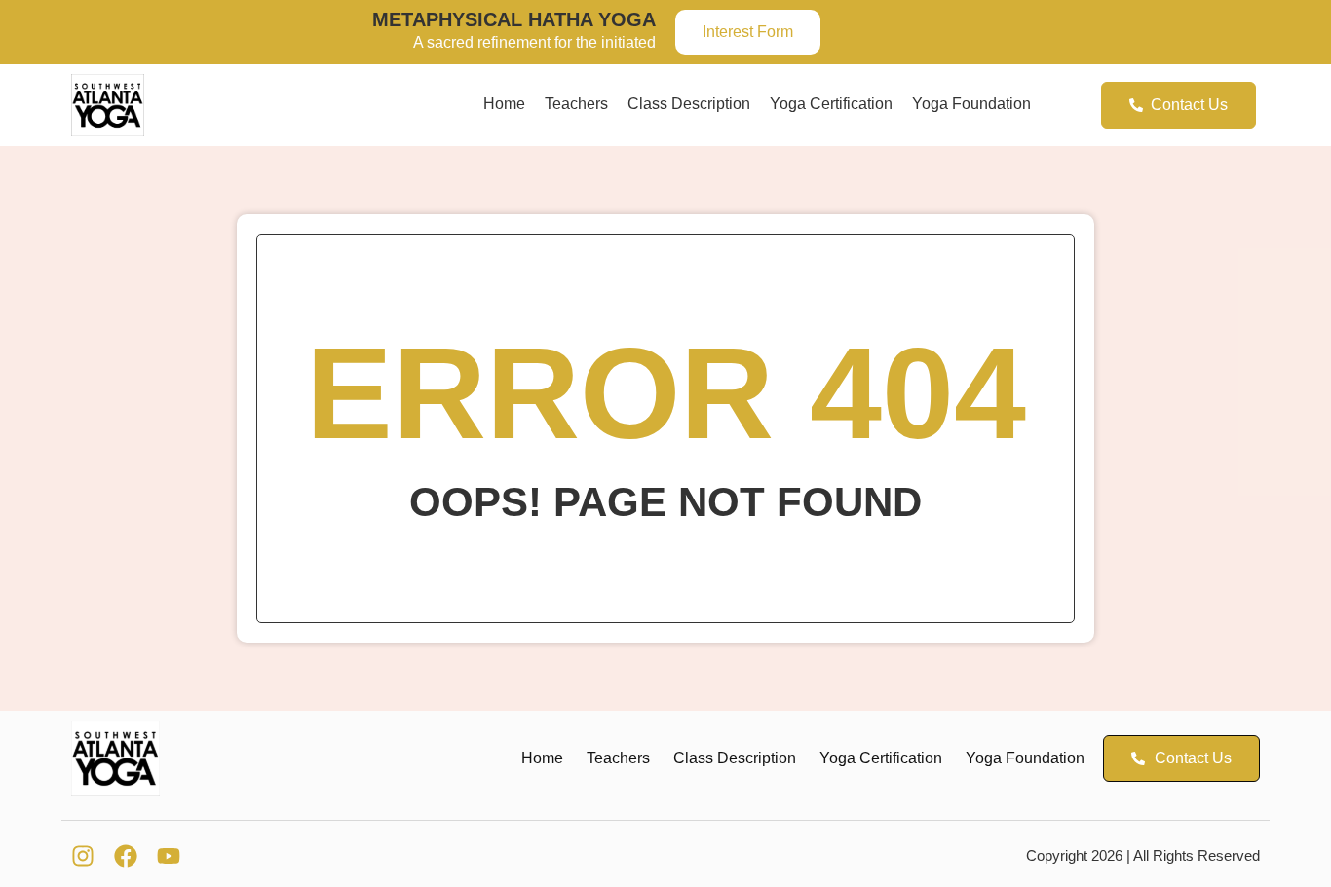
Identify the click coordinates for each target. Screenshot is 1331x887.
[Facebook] (125, 856)
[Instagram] (83, 856)
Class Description (688, 103)
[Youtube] (168, 856)
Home (504, 103)
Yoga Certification (831, 103)
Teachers (576, 103)
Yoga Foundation (971, 103)
